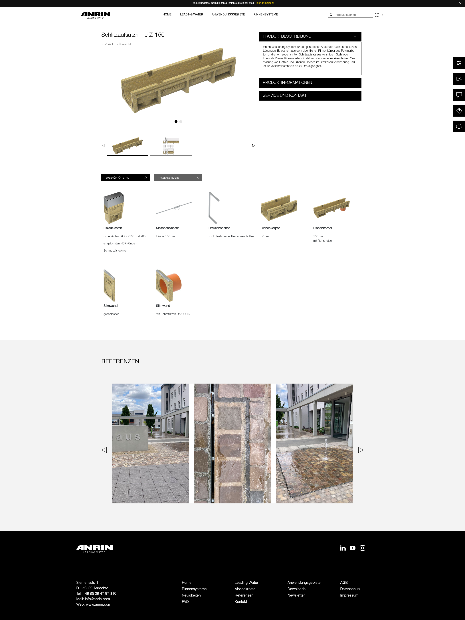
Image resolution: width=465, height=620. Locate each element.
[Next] (254, 145)
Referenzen (244, 596)
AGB (344, 583)
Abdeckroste (245, 589)
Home (167, 14)
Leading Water (191, 14)
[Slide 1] (176, 121)
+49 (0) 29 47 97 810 (99, 594)
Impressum (349, 596)
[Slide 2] (180, 121)
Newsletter (296, 596)
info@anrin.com (97, 599)
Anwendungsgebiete (228, 14)
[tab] (125, 177)
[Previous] (103, 145)
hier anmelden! (265, 3)
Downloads (297, 589)
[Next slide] (360, 450)
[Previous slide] (104, 450)
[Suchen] (331, 15)
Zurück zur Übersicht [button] (117, 44)
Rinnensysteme (266, 14)
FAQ (185, 602)
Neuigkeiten (191, 596)
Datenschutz (350, 589)
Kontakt (241, 602)
